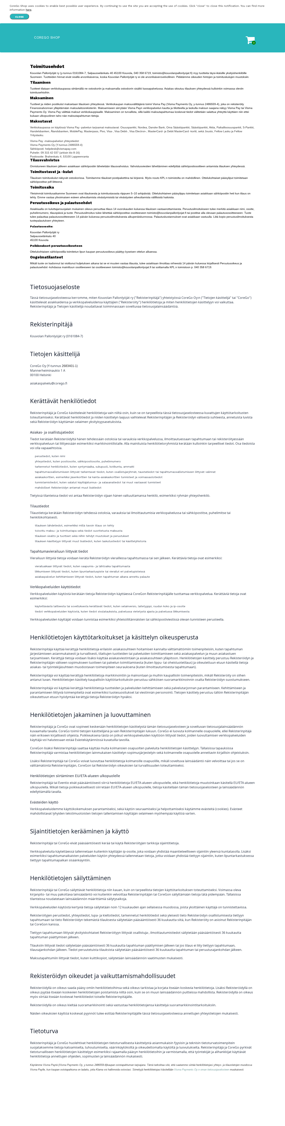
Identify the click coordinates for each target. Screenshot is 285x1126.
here (28, 9)
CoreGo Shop (47, 37)
